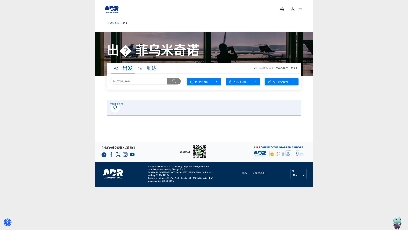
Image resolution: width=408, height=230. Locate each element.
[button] (284, 9)
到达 (151, 68)
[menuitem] (244, 173)
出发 (127, 68)
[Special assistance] (293, 9)
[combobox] (204, 81)
